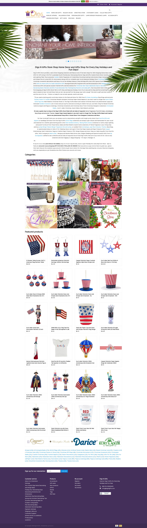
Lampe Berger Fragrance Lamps (96, 15)
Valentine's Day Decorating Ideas (34, 496)
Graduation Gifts (59, 83)
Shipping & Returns (31, 511)
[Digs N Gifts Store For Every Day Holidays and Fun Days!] (35, 14)
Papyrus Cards (68, 459)
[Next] (118, 42)
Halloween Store (64, 15)
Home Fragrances (111, 456)
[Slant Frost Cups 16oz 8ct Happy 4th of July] (111, 415)
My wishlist (78, 487)
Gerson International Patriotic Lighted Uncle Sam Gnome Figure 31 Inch (36, 362)
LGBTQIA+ (29, 459)
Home (48, 12)
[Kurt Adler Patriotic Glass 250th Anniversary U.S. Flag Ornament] (86, 381)
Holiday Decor (68, 12)
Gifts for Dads (50, 83)
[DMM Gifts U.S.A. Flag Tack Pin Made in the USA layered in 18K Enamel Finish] (61, 314)
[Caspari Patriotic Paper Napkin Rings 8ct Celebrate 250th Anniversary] (111, 347)
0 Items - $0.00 (103, 4)
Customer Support (30, 513)
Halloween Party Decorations (85, 456)
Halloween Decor (49, 456)
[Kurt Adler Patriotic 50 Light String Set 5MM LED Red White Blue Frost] (111, 314)
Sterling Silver (51, 461)
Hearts (100, 456)
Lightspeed (50, 525)
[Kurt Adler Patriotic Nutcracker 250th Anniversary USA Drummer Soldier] (36, 415)
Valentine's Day (93, 86)
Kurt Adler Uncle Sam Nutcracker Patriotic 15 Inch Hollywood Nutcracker (34, 328)
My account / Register (116, 4)
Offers (52, 487)
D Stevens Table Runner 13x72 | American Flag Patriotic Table (35, 261)
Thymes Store (73, 461)
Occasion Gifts (113, 15)
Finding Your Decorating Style (34, 490)
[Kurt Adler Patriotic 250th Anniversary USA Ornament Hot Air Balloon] (86, 347)
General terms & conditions (33, 515)
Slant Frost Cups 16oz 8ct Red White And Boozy (85, 429)
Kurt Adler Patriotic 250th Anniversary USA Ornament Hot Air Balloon (85, 362)
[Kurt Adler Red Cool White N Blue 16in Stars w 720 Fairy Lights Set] (111, 247)
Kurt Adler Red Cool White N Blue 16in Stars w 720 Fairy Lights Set (109, 261)
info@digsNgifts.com (108, 488)
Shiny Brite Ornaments (37, 461)
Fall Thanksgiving (70, 88)
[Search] (109, 10)
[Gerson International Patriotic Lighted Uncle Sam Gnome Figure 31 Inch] (36, 347)
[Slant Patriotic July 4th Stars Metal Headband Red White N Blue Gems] (61, 415)
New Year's (86, 86)
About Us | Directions (31, 481)
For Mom (92, 454)
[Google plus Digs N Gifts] (108, 471)
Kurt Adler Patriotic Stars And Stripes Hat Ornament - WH (110, 295)
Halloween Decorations (65, 456)
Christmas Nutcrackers (85, 452)
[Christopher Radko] (37, 442)
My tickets (78, 485)
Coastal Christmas (40, 454)
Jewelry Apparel (51, 15)
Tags (51, 492)
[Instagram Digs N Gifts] (120, 471)
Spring (38, 88)
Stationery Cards (92, 12)
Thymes (62, 461)
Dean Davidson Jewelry (72, 122)
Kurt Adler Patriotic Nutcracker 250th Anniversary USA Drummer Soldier (36, 429)
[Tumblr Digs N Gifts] (117, 471)
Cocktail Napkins (54, 454)
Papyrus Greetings (82, 459)
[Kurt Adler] (85, 442)
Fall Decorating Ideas (31, 505)
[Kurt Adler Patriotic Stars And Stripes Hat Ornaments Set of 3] (61, 280)
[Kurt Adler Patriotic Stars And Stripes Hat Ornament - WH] (111, 280)
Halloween (62, 88)
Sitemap (27, 483)
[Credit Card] (116, 525)
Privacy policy (29, 517)
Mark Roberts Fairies (42, 459)
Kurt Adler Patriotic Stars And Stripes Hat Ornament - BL (85, 295)
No (87, 1)
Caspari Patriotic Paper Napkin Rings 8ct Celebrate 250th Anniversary (110, 362)
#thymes (66, 450)
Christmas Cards (32, 452)
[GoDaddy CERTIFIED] (111, 493)
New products (54, 485)
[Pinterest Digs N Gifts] (111, 471)
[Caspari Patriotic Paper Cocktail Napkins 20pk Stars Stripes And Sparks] (86, 247)
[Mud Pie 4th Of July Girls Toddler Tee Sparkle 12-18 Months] (61, 347)
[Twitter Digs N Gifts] (105, 471)
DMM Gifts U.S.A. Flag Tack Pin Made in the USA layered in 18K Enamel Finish (60, 328)
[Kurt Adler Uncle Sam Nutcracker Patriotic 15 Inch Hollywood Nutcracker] (36, 314)
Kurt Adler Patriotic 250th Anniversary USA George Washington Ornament (34, 395)
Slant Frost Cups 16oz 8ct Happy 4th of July (110, 429)
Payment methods (30, 509)
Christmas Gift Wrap (67, 452)
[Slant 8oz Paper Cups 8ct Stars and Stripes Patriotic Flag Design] (86, 314)
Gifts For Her (109, 454)
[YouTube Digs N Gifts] (114, 471)
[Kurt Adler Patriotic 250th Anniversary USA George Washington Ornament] (36, 381)
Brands (78, 18)
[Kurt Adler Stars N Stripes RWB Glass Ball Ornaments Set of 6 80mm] (36, 280)
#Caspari (29, 450)
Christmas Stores (103, 79)
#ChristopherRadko (41, 450)
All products (53, 481)
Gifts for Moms (41, 83)
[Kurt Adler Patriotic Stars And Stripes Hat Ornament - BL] (86, 280)
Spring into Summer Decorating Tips (36, 498)
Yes (83, 1)
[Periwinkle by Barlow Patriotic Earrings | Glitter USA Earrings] (61, 247)
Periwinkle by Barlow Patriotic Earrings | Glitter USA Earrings (60, 261)
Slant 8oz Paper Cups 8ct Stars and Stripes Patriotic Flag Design (85, 328)
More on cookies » (93, 1)
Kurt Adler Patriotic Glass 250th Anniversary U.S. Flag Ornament (85, 395)
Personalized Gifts (78, 15)
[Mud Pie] (110, 442)
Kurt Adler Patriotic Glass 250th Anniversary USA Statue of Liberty (110, 395)
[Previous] (28, 42)
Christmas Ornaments (102, 452)
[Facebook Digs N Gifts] (102, 471)
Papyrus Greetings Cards (99, 459)
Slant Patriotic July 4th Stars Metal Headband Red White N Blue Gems (59, 429)
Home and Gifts (56, 12)
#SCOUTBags (55, 450)
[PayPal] (120, 525)
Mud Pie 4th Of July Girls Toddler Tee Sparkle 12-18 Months (60, 362)
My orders (77, 483)
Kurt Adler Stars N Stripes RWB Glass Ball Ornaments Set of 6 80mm (35, 295)
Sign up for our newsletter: (35, 471)
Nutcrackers (56, 459)
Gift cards (63, 18)
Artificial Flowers (77, 450)
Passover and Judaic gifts (83, 88)
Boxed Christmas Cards (104, 450)
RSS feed (52, 494)
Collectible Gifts (106, 12)
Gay (100, 454)
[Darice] (61, 442)
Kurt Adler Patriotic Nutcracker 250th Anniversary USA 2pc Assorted (60, 395)
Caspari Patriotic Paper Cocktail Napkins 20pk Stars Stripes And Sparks (85, 261)
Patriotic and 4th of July (51, 88)
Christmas (79, 86)
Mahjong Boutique (52, 18)
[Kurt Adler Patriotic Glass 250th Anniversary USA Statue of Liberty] (111, 381)
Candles (56, 77)
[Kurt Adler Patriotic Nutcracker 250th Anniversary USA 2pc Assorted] (61, 381)
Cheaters (117, 450)
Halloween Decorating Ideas (33, 507)
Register (77, 481)
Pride (112, 459)
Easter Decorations (69, 454)
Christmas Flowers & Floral (49, 452)
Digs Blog (71, 18)
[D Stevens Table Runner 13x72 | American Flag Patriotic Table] (36, 247)
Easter (42, 88)
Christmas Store (79, 12)
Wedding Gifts (106, 83)
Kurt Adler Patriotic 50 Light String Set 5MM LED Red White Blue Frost (110, 328)
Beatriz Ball (90, 450)
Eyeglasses (82, 454)
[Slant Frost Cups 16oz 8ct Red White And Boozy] (86, 415)
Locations (28, 520)
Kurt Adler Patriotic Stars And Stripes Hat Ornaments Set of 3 (60, 295)
